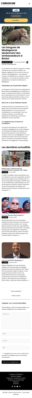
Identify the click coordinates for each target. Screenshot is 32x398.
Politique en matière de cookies (16, 378)
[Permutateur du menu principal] (29, 3)
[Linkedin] (15, 386)
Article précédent (16, 291)
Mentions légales (16, 376)
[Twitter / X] (20, 386)
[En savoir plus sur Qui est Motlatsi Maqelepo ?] (16, 250)
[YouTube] (17, 386)
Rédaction (16, 382)
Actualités (7, 62)
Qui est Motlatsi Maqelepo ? (12, 260)
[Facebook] (12, 386)
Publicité (16, 383)
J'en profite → (16, 20)
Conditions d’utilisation (16, 374)
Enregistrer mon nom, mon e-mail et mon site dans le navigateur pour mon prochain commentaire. (15, 355)
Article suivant (16, 295)
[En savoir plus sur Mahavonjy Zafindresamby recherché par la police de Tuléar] (16, 158)
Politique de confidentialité (16, 380)
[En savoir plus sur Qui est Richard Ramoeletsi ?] (16, 205)
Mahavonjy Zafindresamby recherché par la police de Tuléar (14, 169)
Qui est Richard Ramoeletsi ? (13, 215)
